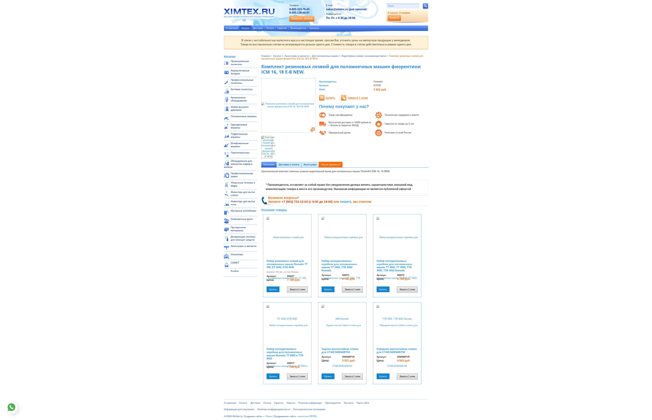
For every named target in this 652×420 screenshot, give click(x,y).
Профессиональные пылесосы (242, 81)
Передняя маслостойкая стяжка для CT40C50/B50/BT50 (397, 350)
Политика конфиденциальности (273, 409)
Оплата (270, 28)
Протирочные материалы (238, 229)
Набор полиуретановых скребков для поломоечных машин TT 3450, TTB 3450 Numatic (339, 265)
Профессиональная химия (242, 175)
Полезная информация (310, 403)
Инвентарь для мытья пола (243, 203)
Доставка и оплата (289, 164)
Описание (269, 164)
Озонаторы (237, 254)
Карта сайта (363, 403)
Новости (291, 403)
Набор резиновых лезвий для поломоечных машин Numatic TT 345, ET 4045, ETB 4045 (287, 264)
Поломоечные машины (244, 116)
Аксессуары (310, 164)
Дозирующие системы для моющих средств (243, 238)
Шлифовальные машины (240, 145)
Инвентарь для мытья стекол (243, 193)
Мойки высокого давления (240, 108)
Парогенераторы (240, 152)
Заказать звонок (301, 18)
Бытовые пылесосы (241, 89)
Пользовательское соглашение (309, 409)
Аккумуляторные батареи (240, 72)
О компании (232, 28)
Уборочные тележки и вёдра (243, 184)
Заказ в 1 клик (358, 98)
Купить (330, 98)
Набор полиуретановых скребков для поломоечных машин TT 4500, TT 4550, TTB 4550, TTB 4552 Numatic (394, 265)
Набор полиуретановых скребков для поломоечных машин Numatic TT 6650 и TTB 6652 (285, 353)
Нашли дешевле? (330, 164)
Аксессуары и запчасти (243, 246)
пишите (345, 201)
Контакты (314, 28)
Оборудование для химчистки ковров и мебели (238, 164)
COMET (235, 262)
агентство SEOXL (307, 416)
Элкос (269, 416)
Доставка (258, 28)
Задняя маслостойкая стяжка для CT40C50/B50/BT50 (340, 350)
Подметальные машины (239, 135)
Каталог (245, 28)
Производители (298, 28)
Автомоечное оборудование (239, 99)
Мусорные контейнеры (243, 210)
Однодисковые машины (239, 126)
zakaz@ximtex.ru (337, 9)
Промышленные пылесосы (240, 63)
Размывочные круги (242, 219)
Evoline (235, 271)
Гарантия (282, 28)
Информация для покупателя (239, 409)
